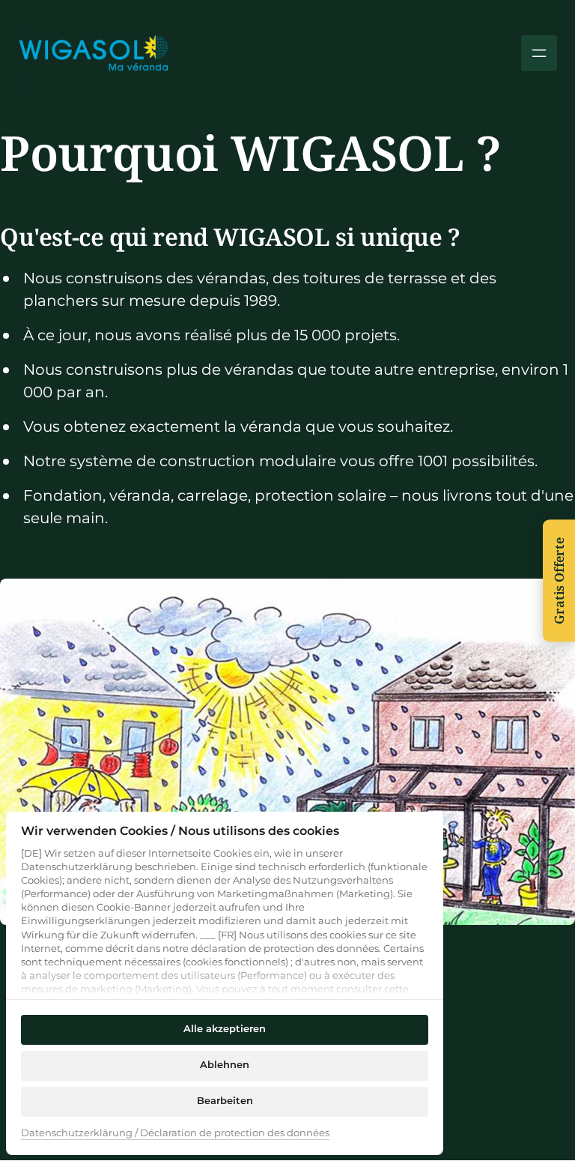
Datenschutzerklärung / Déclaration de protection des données (175, 1134)
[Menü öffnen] (539, 53)
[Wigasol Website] (93, 53)
